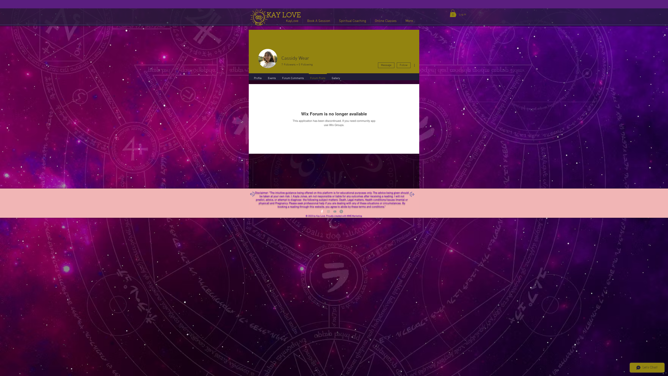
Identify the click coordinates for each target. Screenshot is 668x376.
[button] (453, 13)
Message (386, 65)
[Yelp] (341, 211)
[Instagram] (328, 211)
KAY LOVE (284, 15)
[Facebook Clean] (322, 211)
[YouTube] (335, 211)
